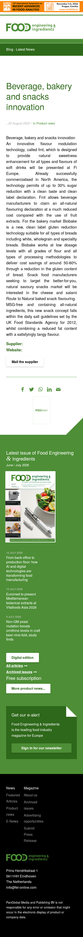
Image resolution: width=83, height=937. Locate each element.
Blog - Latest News (20, 49)
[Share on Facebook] (22, 389)
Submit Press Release (30, 834)
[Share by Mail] (58, 389)
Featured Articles (13, 798)
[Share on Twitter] (31, 389)
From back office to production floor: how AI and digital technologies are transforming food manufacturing (22, 568)
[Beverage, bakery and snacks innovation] (41, 410)
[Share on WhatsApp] (40, 389)
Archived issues (30, 805)
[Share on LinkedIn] (49, 389)
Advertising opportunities (33, 818)
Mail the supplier (25, 361)
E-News (12, 821)
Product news (45, 123)
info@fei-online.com (21, 887)
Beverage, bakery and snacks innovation (39, 95)
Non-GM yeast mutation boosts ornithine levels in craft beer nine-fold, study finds (23, 630)
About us (30, 795)
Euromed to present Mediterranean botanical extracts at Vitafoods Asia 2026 (21, 601)
